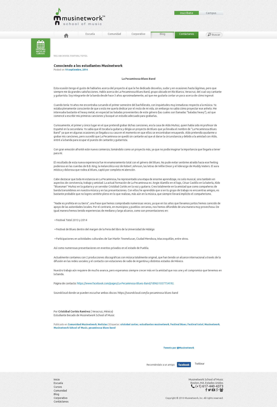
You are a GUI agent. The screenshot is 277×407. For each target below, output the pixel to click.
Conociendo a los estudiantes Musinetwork (88, 65)
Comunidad (114, 33)
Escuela (90, 33)
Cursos (58, 386)
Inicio (57, 379)
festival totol (195, 324)
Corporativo (138, 33)
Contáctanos (186, 33)
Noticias (102, 324)
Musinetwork (212, 324)
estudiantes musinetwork (154, 324)
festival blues (178, 324)
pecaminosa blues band (102, 328)
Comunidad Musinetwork (82, 324)
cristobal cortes (129, 324)
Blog (162, 33)
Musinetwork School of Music (70, 328)
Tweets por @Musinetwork (178, 348)
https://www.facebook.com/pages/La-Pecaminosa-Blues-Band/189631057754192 (125, 283)
